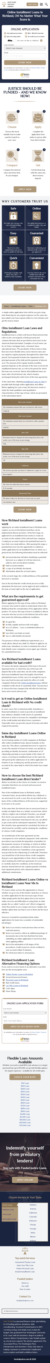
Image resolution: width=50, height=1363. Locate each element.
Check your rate (25, 1077)
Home (6, 306)
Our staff (25, 1286)
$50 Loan (25, 1083)
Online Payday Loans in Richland (19, 974)
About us (25, 1283)
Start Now (25, 62)
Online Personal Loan (25, 1269)
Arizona (33, 1209)
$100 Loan (25, 1086)
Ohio (31, 306)
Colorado (33, 1217)
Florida (33, 1225)
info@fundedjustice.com (25, 1300)
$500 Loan (25, 1100)
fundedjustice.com (21, 1359)
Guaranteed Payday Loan (25, 1262)
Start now (25, 287)
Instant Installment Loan (25, 1272)
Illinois (33, 1237)
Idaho (33, 1233)
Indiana (33, 1241)
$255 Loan (25, 1092)
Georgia (33, 1229)
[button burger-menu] (41, 4)
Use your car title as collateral (27, 40)
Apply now (32, 4)
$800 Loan (25, 1109)
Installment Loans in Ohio (34, 382)
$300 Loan (25, 1094)
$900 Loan (25, 1111)
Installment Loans (19, 306)
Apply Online (25, 1180)
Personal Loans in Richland (17, 980)
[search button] (46, 4)
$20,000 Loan (25, 1123)
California (33, 1213)
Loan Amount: (9, 45)
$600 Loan (25, 1103)
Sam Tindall (8, 1321)
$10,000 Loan (25, 1120)
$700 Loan (25, 1106)
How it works (25, 1289)
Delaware (33, 1221)
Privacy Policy (36, 68)
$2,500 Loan (25, 1117)
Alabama (33, 1205)
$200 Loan (25, 1089)
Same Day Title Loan (25, 1265)
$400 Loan (25, 1097)
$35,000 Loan (25, 1125)
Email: (6, 53)
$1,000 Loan (25, 1114)
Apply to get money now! (25, 1027)
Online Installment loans (31, 683)
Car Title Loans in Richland (17, 986)
